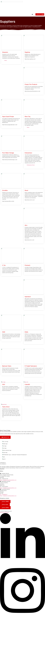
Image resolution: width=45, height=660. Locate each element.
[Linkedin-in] (22, 564)
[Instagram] (22, 615)
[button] (32, 14)
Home (5, 60)
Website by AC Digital (4, 512)
